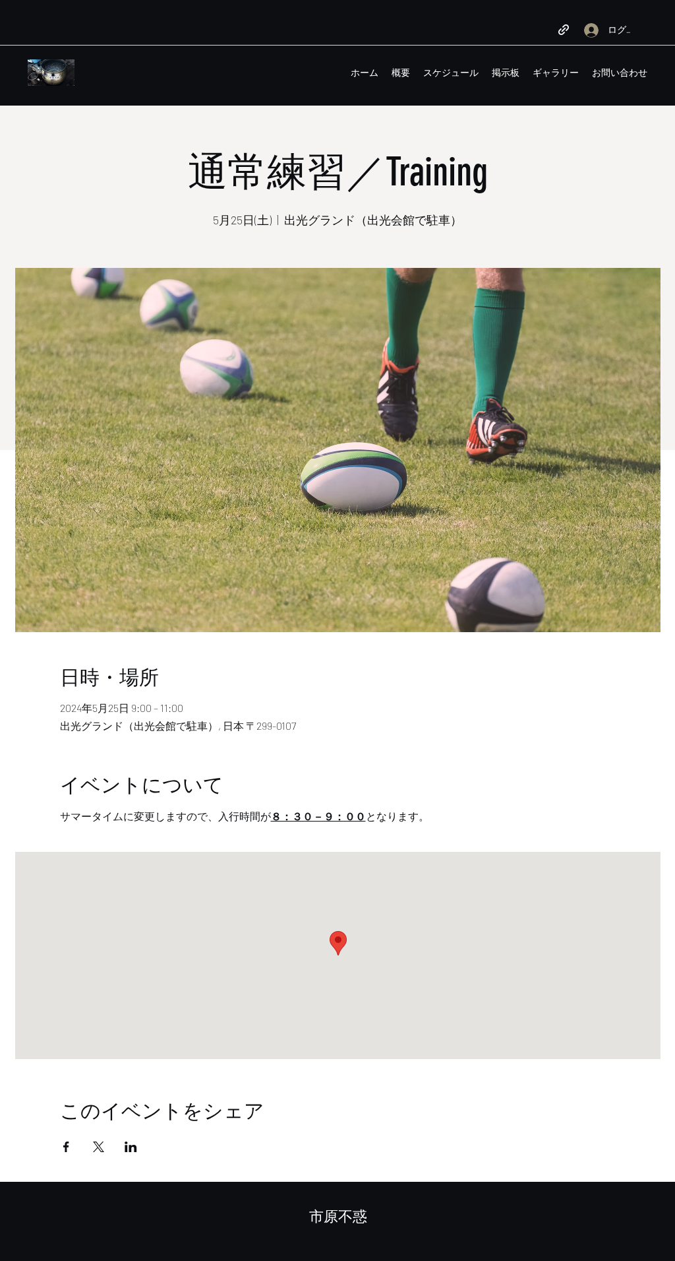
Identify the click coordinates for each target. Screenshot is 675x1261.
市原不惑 (338, 1216)
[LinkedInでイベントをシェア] (131, 1147)
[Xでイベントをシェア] (98, 1147)
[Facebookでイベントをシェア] (66, 1147)
